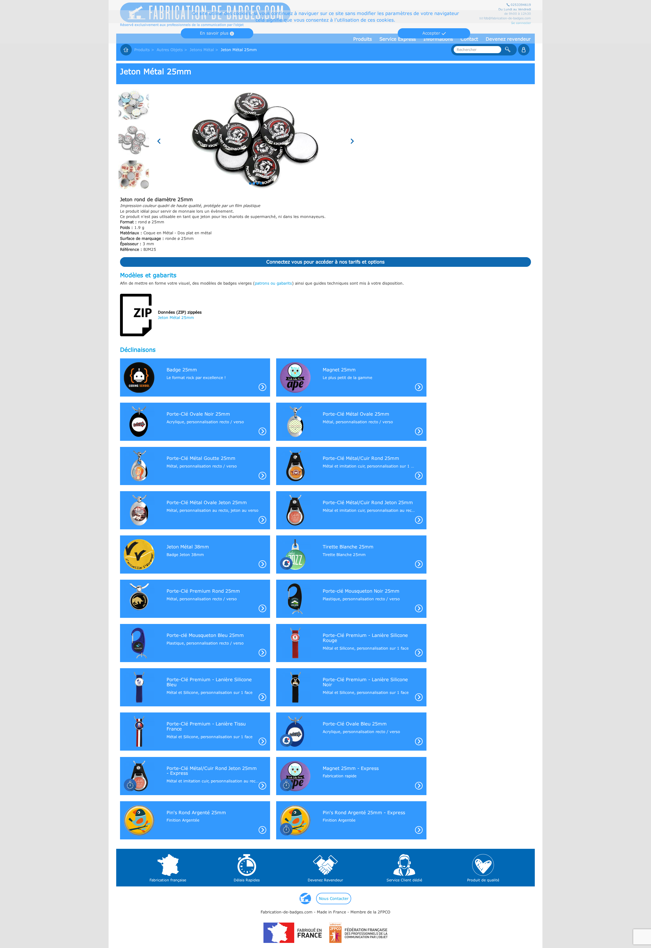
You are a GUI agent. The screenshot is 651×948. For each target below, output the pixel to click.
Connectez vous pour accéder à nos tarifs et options (325, 262)
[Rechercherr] (523, 49)
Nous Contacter (333, 898)
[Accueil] (126, 49)
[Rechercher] (507, 49)
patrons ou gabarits (273, 283)
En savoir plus (215, 33)
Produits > (144, 49)
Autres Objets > (172, 49)
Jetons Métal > (204, 49)
